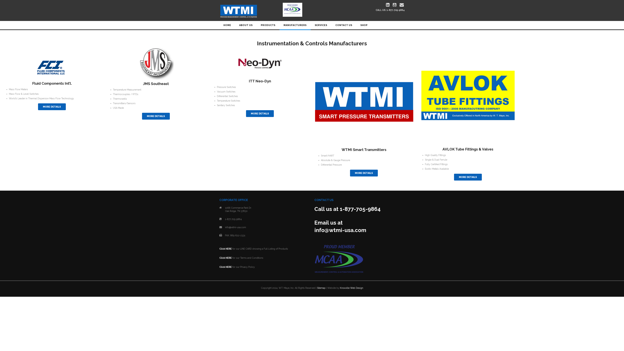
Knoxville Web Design (351, 288)
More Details (52, 106)
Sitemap (321, 288)
